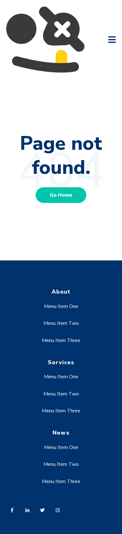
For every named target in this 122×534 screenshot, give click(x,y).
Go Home (61, 195)
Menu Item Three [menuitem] (61, 340)
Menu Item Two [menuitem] (61, 323)
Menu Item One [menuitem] (61, 306)
